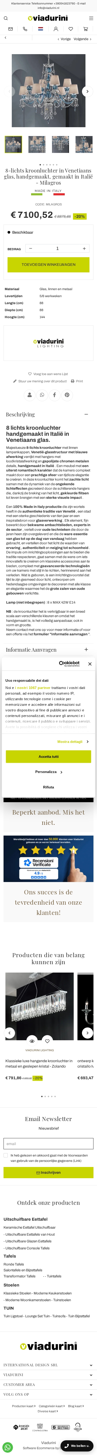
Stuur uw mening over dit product (42, 381)
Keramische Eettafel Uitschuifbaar (30, 1227)
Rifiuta (48, 787)
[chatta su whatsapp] (7, 1447)
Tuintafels (54, 1276)
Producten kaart (23, 1406)
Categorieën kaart (51, 1406)
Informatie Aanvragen (31, 649)
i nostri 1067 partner (33, 688)
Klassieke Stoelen (17, 1293)
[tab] (48, 414)
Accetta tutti (49, 756)
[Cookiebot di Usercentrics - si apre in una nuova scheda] (60, 664)
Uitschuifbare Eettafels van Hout (30, 1234)
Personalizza (46, 772)
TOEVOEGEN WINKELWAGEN (49, 265)
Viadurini (13, 1374)
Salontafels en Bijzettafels (23, 1270)
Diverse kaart (47, 1411)
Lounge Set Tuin (37, 1316)
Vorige (66, 39)
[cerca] (6, 18)
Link (77, 1161)
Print (79, 381)
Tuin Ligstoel (13, 1316)
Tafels (10, 1256)
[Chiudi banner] (90, 664)
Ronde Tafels (14, 1264)
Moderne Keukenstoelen (53, 1293)
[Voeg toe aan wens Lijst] (47, 1040)
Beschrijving (20, 414)
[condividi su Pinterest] (67, 395)
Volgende (81, 39)
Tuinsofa (58, 1316)
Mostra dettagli (70, 742)
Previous (9, 91)
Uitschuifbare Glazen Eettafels (28, 1241)
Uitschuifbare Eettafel (26, 1219)
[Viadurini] (48, 17)
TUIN (9, 1308)
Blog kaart (75, 1406)
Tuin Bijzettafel (79, 1316)
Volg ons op (16, 1394)
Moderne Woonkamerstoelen (28, 1300)
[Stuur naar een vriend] (30, 395)
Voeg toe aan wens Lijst (50, 374)
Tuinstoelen (62, 1300)
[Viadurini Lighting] (48, 343)
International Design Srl (31, 1365)
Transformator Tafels (20, 1276)
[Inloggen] (56, 29)
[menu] (91, 18)
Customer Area (19, 1384)
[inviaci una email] (10, 29)
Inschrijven (50, 1172)
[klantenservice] (25, 29)
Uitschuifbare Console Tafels (27, 1248)
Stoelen (11, 1285)
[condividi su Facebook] (55, 395)
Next (87, 91)
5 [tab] (59, 1099)
